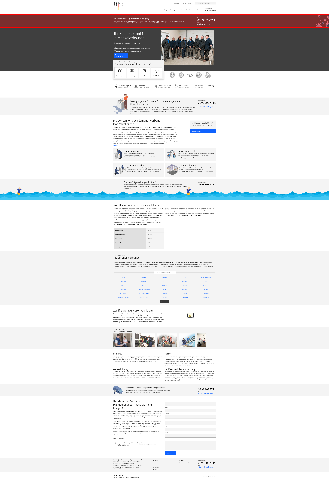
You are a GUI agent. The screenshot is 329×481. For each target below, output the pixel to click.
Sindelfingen (205, 293)
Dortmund (185, 281)
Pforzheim (205, 289)
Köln (185, 277)
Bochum (205, 285)
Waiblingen (206, 297)
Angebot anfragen (196, 131)
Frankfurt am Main (206, 277)
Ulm (164, 289)
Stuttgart (123, 281)
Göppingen (185, 297)
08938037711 (206, 20)
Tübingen (164, 293)
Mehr (162, 302)
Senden (169, 453)
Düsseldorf (144, 281)
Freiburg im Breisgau (144, 289)
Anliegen (167, 440)
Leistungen (173, 10)
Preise (154, 465)
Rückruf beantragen (204, 24)
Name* (166, 401)
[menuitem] (176, 3)
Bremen (123, 285)
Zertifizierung (156, 467)
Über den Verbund (184, 463)
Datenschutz (211, 476)
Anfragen (155, 460)
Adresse (167, 420)
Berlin (123, 277)
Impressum (204, 476)
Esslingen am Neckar (144, 293)
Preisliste (115, 145)
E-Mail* (167, 413)
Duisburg (185, 285)
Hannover (164, 285)
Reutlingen (123, 293)
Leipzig (164, 281)
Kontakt (155, 469)
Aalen (185, 293)
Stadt (166, 432)
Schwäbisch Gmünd (123, 297)
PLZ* (166, 426)
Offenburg (164, 297)
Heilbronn (185, 289)
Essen (205, 281)
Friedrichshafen (144, 297)
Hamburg (143, 277)
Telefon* (167, 407)
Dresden (144, 285)
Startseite (181, 460)
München (164, 277)
